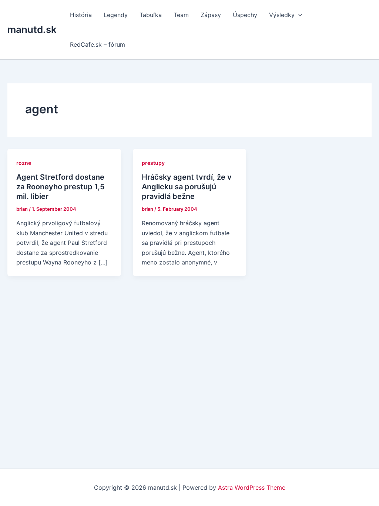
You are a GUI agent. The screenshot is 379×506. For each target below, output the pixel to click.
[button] (298, 15)
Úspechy (245, 15)
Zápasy (211, 15)
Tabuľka (151, 15)
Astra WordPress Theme (251, 487)
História (81, 15)
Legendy (116, 15)
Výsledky (282, 15)
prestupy (153, 163)
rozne (23, 163)
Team (181, 15)
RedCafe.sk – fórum (97, 44)
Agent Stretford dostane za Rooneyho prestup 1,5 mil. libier (60, 187)
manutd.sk (32, 29)
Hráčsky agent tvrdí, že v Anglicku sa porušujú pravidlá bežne (187, 187)
